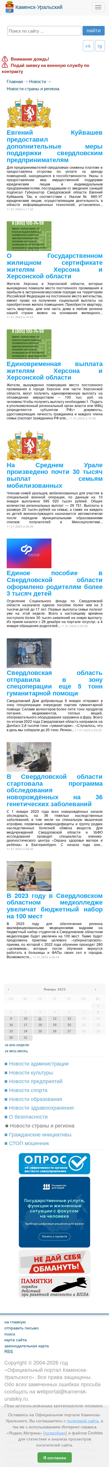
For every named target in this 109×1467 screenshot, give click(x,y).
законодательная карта (26, 1345)
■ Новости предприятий (33, 1081)
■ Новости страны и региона (39, 1125)
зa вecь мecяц (16, 1050)
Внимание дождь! (30, 59)
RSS (8, 1351)
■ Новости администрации (36, 1063)
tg (100, 46)
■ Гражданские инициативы (38, 1134)
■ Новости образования (33, 1098)
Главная (15, 81)
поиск (9, 1334)
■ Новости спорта (25, 1089)
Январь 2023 (55, 989)
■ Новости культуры (28, 1072)
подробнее (55, 1433)
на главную (15, 1321)
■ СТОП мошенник (26, 1143)
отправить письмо (21, 1328)
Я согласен (54, 1457)
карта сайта (15, 1339)
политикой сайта (83, 1420)
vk (88, 46)
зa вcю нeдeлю (17, 1044)
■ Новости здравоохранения (39, 1107)
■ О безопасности (26, 1116)
